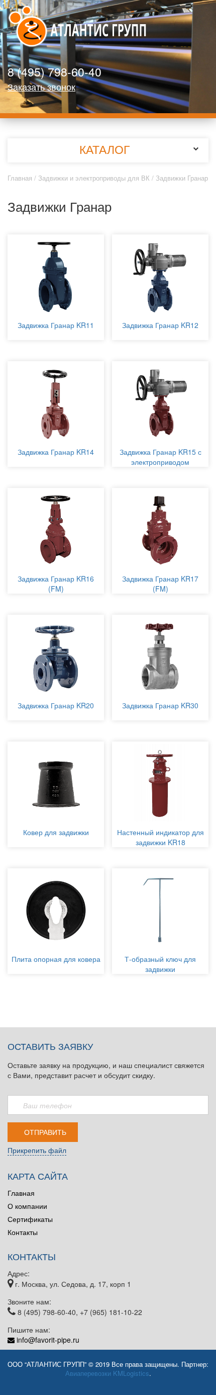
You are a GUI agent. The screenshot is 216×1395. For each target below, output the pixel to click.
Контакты (23, 1232)
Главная (20, 178)
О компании (27, 1206)
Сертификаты (30, 1219)
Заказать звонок (41, 86)
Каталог (104, 149)
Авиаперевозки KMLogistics (107, 1373)
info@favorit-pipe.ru (47, 1340)
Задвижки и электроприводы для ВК (94, 178)
